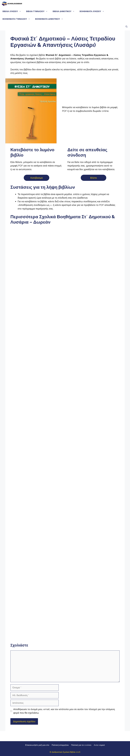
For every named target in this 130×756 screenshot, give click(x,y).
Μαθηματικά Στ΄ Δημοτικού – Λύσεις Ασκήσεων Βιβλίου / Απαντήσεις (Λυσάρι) (28, 469)
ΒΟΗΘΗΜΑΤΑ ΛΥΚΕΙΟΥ (90, 11)
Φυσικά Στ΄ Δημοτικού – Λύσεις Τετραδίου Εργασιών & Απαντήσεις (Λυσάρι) (28, 533)
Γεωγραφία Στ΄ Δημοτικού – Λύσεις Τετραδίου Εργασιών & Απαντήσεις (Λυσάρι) (102, 534)
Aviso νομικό (99, 745)
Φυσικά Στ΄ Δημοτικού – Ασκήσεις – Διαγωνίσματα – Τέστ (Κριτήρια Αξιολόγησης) (65, 533)
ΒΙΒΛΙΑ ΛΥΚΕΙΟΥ (10, 11)
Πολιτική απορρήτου (60, 745)
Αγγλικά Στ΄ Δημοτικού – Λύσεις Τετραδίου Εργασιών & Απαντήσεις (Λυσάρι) (28, 629)
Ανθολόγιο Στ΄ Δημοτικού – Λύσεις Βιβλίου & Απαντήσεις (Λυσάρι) (102, 339)
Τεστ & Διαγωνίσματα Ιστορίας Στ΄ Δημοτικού (102, 403)
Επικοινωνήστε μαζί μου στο (37, 745)
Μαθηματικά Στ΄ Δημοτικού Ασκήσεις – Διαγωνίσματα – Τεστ (102, 469)
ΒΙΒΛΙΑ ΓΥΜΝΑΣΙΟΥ (35, 11)
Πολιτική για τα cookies (81, 745)
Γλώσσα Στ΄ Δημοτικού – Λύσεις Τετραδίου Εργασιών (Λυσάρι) (102, 279)
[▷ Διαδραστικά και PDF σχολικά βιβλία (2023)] (11, 4)
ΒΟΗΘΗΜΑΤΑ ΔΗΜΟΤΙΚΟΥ (47, 19)
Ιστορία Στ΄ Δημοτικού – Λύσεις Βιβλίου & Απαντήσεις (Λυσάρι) (27, 406)
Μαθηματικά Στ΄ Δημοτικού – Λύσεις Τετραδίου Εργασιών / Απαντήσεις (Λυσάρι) (65, 469)
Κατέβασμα (36, 177)
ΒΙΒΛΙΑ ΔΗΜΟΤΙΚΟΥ (62, 11)
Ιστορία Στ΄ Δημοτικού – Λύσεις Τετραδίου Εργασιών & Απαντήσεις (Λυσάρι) (65, 406)
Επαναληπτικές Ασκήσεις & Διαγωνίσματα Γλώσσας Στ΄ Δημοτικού (65, 340)
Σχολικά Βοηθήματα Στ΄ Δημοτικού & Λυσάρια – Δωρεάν (27, 257)
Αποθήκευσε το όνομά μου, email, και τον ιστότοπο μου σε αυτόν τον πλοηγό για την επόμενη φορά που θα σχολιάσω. (64, 711)
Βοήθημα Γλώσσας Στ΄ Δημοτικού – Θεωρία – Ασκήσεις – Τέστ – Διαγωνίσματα (28, 341)
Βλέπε (93, 177)
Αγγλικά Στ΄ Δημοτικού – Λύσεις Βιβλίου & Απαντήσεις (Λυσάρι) (102, 596)
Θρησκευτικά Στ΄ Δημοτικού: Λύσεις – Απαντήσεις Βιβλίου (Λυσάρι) (65, 598)
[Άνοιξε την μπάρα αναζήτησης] (126, 26)
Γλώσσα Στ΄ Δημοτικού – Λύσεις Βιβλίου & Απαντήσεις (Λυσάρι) (65, 279)
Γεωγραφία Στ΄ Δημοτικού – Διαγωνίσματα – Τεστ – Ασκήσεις (28, 596)
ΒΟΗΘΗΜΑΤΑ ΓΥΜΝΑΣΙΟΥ (15, 19)
